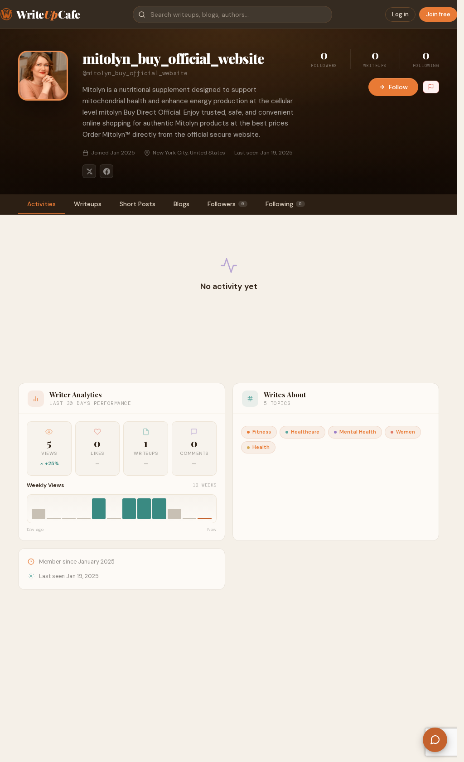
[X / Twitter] (89, 171)
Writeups (88, 204)
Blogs (181, 204)
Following (284, 204)
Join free (438, 14)
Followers (226, 204)
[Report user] (431, 87)
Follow (398, 87)
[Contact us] (435, 740)
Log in (400, 14)
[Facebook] (106, 171)
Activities (41, 204)
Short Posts (137, 204)
